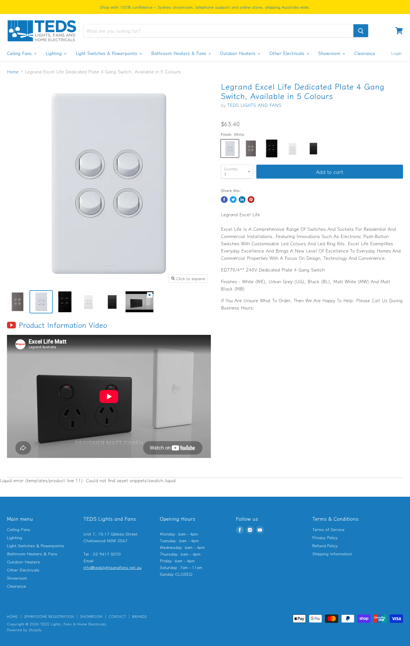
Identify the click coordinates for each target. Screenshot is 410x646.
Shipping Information (332, 553)
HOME (12, 616)
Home (13, 71)
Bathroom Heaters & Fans (179, 53)
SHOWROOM (91, 616)
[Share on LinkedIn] (242, 199)
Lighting (54, 53)
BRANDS (139, 616)
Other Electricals (287, 53)
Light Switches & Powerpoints (107, 53)
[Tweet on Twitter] (233, 199)
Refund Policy (325, 545)
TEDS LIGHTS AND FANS (254, 105)
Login (396, 53)
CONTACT (117, 616)
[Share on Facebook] (224, 199)
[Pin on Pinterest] (251, 199)
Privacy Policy (325, 537)
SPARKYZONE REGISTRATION (49, 616)
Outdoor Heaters (238, 53)
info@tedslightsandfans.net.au (112, 567)
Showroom (330, 53)
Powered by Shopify (24, 629)
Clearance (364, 53)
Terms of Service (328, 529)
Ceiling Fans (20, 53)
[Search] (360, 30)
